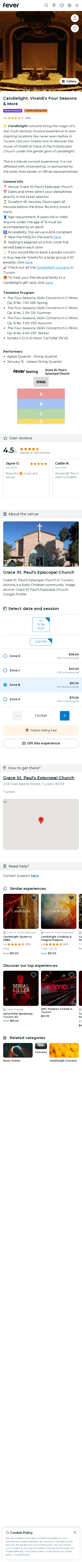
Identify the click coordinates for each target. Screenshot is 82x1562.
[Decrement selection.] (17, 716)
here (57, 237)
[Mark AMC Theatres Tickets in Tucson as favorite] (71, 974)
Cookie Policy (21, 1554)
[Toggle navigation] (77, 5)
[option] (41, 656)
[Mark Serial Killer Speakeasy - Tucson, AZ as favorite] (33, 974)
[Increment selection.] (64, 716)
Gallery (71, 81)
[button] (41, 656)
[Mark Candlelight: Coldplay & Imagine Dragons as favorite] (71, 897)
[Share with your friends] (75, 18)
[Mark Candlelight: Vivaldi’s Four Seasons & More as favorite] (75, 28)
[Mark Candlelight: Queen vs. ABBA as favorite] (33, 897)
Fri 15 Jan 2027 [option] (41, 624)
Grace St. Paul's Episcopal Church (38, 777)
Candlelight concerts (53, 267)
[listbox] (41, 624)
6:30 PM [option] (41, 642)
